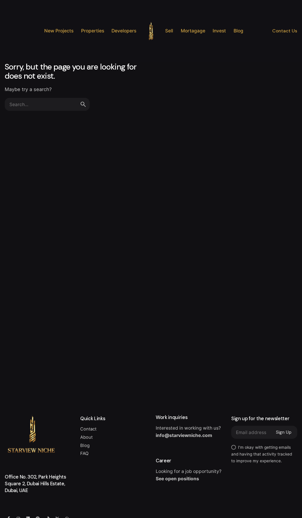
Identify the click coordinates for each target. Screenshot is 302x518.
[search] (83, 104)
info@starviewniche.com (184, 435)
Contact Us (284, 31)
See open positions (177, 478)
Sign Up (283, 432)
